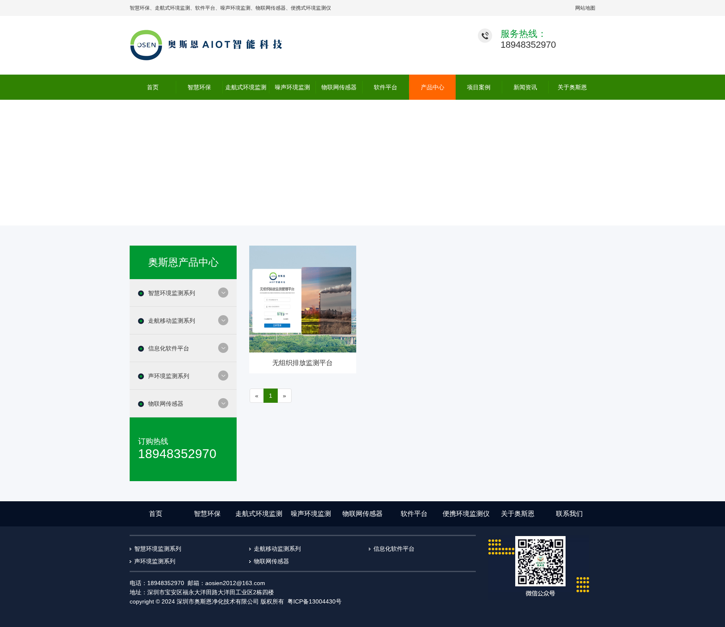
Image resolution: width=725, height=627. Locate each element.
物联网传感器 (271, 8)
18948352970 (528, 44)
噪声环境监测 (235, 8)
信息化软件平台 (168, 348)
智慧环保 (140, 8)
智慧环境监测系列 (171, 293)
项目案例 (478, 87)
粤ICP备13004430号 (314, 601)
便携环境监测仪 (466, 513)
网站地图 (585, 8)
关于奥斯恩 (572, 87)
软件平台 (205, 8)
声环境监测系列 (168, 376)
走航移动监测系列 (171, 320)
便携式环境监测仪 (311, 8)
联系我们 (569, 513)
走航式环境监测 (172, 8)
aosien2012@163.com (235, 583)
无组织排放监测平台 (302, 362)
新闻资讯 (525, 87)
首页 (153, 87)
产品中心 (432, 87)
